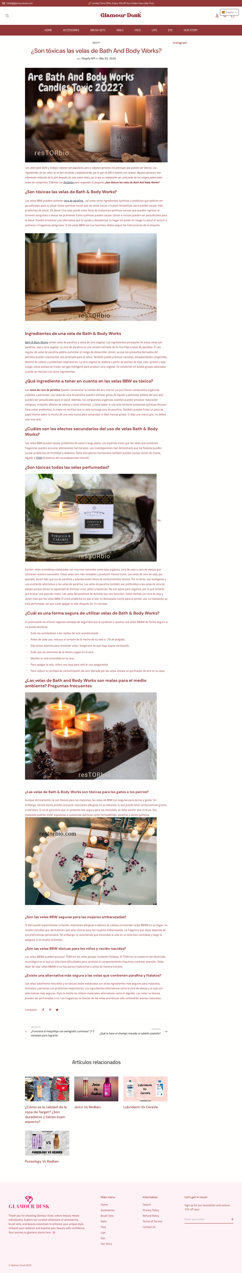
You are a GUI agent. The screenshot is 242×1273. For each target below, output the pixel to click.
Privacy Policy (151, 1210)
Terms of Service (152, 1221)
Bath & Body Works (36, 342)
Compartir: (31, 1010)
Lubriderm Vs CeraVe (140, 1107)
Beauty (96, 42)
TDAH (39, 458)
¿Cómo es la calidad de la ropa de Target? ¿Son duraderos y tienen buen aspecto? (46, 1114)
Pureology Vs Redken (42, 1161)
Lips (154, 30)
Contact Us (149, 1227)
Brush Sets (97, 30)
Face (138, 30)
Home (48, 30)
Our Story (191, 30)
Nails (120, 30)
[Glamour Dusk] (121, 16)
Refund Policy (151, 1216)
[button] (232, 16)
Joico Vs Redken (87, 1107)
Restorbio (68, 182)
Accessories (71, 30)
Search (147, 1205)
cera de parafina (73, 200)
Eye (170, 30)
